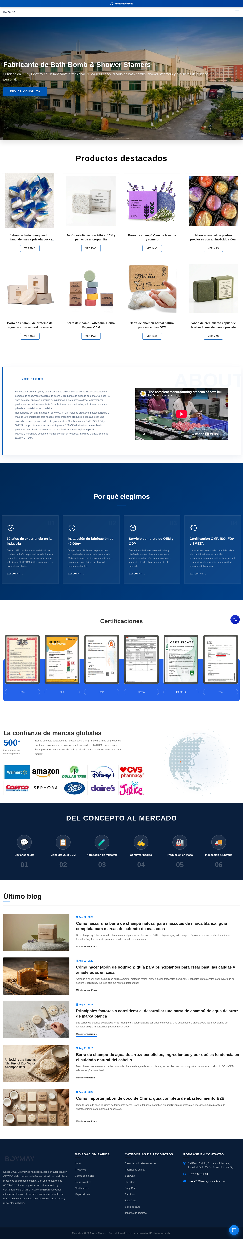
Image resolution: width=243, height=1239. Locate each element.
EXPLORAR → (15, 574)
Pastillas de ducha (134, 1169)
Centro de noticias (84, 1175)
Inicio (78, 1163)
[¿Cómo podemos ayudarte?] (235, 619)
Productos (80, 1169)
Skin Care (130, 1175)
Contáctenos (82, 1188)
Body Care (130, 1188)
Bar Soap (130, 1194)
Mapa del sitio (82, 1194)
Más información (86, 946)
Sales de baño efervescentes (140, 1163)
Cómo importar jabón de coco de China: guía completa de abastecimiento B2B (150, 1098)
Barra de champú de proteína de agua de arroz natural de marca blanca (30, 327)
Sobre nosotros (83, 1182)
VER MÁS (29, 248)
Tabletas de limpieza (136, 1212)
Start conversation (204, 1213)
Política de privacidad (160, 1233)
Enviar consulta (25, 91)
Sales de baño (132, 1206)
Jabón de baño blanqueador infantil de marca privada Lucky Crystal (30, 239)
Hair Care (130, 1182)
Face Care (130, 1200)
